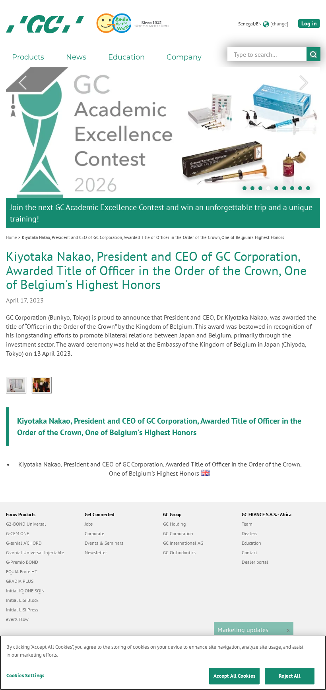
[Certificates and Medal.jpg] (18, 384)
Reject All (289, 676)
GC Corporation (178, 533)
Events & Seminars (104, 543)
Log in (309, 23)
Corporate (94, 533)
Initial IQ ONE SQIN (25, 591)
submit (313, 54)
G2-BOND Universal (26, 524)
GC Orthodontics (179, 552)
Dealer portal (255, 562)
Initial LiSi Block (22, 600)
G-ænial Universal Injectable (35, 552)
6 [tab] (286, 190)
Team (247, 524)
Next (303, 83)
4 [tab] (270, 190)
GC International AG (183, 543)
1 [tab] (246, 190)
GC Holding (174, 524)
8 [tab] (302, 190)
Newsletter (96, 552)
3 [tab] (262, 190)
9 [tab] (310, 190)
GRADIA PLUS (19, 581)
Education (251, 543)
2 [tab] (254, 190)
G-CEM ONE (17, 533)
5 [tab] (278, 190)
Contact (249, 552)
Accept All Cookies (234, 676)
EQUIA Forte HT (21, 571)
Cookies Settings (25, 675)
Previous (22, 83)
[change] (279, 24)
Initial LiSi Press (22, 610)
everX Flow (17, 619)
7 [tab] (294, 190)
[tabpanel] (163, 147)
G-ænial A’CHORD (24, 543)
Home (11, 237)
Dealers (249, 533)
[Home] (45, 24)
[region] (163, 662)
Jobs (89, 524)
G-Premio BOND (22, 562)
